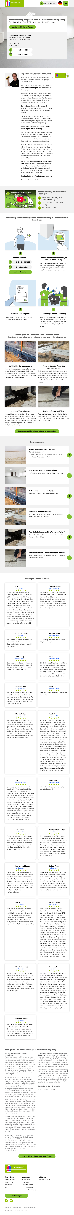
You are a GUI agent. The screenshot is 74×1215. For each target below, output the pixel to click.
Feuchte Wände (27, 1185)
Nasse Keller (26, 1179)
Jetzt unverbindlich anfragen (22, 27)
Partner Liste (9, 1182)
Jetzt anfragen (16, 1196)
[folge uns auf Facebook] (6, 1201)
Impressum (8, 1207)
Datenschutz (17, 1207)
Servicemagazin (44, 1179)
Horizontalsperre (27, 1187)
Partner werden (10, 1179)
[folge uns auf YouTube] (11, 1201)
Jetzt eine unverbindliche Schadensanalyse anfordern (37, 431)
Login (6, 1187)
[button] (60, 3)
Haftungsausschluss (29, 1207)
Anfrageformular (20, 272)
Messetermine (9, 1185)
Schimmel (25, 1182)
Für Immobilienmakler (29, 1190)
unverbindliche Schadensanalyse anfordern (37, 1156)
